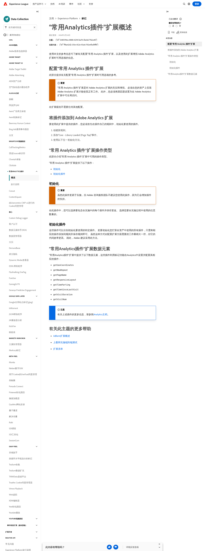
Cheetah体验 (15, 159)
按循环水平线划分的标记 (20, 458)
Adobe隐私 (13, 45)
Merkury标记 (14, 350)
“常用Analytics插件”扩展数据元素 (182, 74)
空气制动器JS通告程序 (19, 87)
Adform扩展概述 (61, 335)
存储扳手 (13, 452)
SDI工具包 (13, 434)
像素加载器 (14, 398)
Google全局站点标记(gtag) (21, 302)
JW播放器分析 (15, 320)
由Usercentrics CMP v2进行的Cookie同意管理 (22, 204)
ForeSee (12, 278)
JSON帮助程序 (15, 314)
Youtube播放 (14, 512)
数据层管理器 (15, 236)
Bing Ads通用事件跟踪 (19, 129)
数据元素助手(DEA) (18, 230)
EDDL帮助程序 (15, 266)
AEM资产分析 (15, 81)
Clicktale (12, 165)
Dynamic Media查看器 (19, 260)
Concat (12, 191)
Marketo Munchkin (17, 338)
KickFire (12, 326)
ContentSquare (15, 197)
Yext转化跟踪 (15, 506)
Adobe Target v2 (16, 63)
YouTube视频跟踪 (16, 519)
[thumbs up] (109, 547)
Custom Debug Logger (18, 218)
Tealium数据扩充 (16, 470)
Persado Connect (16, 386)
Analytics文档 (100, 314)
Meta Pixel (13, 356)
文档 (51, 18)
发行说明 (15, 184)
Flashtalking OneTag (17, 272)
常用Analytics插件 (16, 171)
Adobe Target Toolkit (17, 69)
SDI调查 (12, 428)
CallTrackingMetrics (17, 147)
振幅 (11, 99)
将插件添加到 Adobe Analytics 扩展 (183, 50)
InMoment (13, 308)
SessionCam (14, 440)
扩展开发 (8, 532)
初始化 (56, 168)
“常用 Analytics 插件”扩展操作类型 (183, 56)
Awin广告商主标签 (17, 111)
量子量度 (13, 410)
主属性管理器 (15, 344)
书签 (173, 32)
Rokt (11, 422)
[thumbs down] (115, 547)
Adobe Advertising (16, 75)
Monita (12, 362)
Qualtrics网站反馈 (17, 404)
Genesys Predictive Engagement (22, 290)
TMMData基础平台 (17, 476)
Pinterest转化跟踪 (17, 392)
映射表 (12, 332)
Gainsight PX (14, 284)
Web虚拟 (13, 494)
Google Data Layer (17, 296)
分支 (11, 135)
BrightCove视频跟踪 (17, 141)
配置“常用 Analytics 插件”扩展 (181, 44)
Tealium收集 (14, 464)
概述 (13, 177)
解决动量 (13, 416)
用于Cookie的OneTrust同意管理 (23, 374)
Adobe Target (14, 57)
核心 (10, 212)
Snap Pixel (13, 446)
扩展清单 (58, 348)
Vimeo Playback (16, 488)
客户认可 (13, 224)
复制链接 (183, 32)
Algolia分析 (14, 93)
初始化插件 (59, 173)
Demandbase (14, 248)
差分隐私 (13, 254)
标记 (84, 18)
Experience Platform (68, 18)
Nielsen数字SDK (16, 368)
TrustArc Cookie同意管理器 (20, 482)
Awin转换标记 (15, 117)
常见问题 (9, 544)
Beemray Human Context (19, 123)
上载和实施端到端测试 (65, 342)
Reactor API (10, 538)
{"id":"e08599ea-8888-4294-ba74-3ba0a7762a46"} (76, 39)
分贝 (11, 242)
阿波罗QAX (14, 105)
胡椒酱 (12, 380)
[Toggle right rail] (167, 12)
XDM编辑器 (14, 500)
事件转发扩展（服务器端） (17, 525)
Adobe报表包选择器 (18, 51)
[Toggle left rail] (37, 12)
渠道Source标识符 (17, 153)
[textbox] (20, 27)
